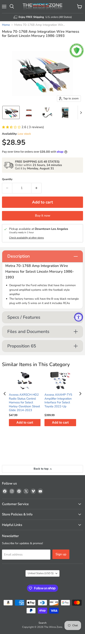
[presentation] (5, 393)
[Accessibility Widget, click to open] (78, 317)
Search (42, 623)
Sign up (61, 554)
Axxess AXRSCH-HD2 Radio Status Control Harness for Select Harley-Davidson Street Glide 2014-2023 (24, 402)
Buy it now (42, 215)
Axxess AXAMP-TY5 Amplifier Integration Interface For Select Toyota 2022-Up (58, 400)
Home (6, 25)
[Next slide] (81, 112)
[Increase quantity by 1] (36, 188)
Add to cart (24, 422)
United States (41, 573)
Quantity (7, 179)
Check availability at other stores (26, 237)
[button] (11, 112)
